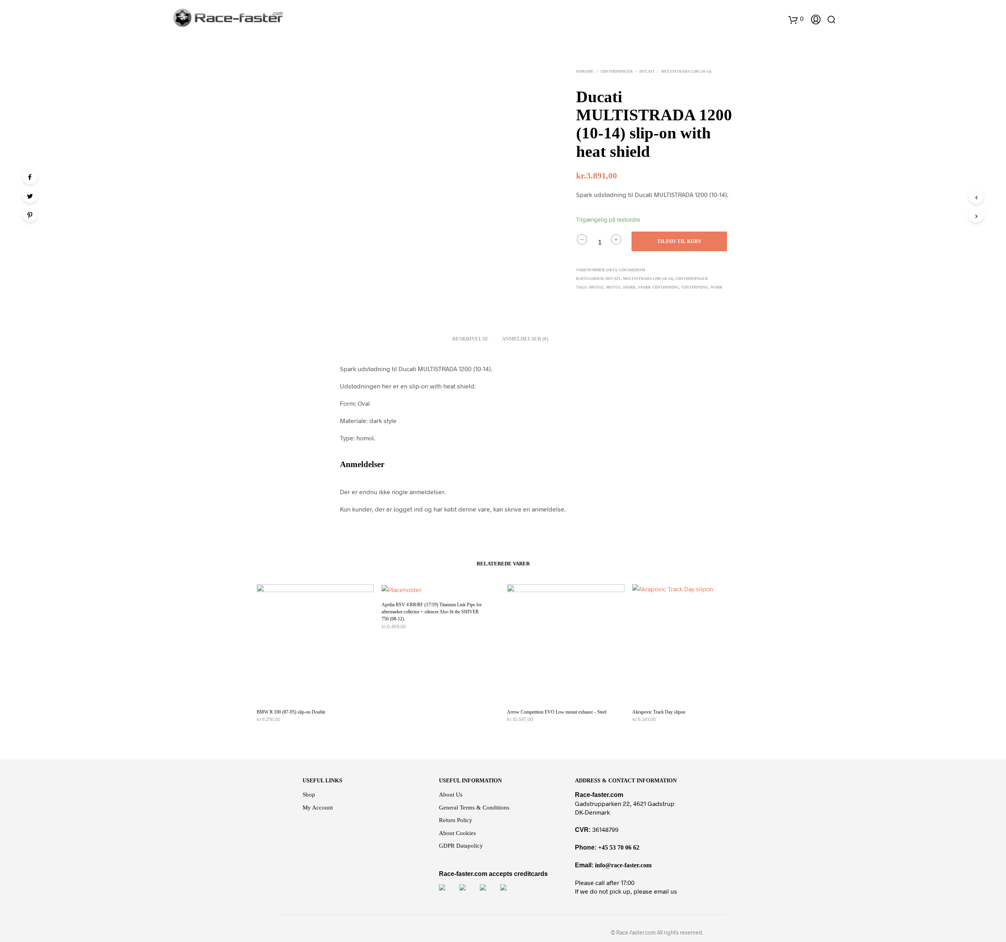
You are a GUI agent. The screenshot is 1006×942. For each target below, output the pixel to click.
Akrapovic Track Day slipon (658, 712)
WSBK (716, 287)
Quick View (320, 694)
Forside (585, 71)
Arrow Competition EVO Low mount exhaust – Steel (556, 712)
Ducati (646, 71)
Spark (629, 287)
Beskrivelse (470, 339)
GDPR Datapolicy (461, 846)
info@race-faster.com (623, 865)
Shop (309, 794)
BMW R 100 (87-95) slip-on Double (291, 712)
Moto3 (613, 287)
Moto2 (596, 287)
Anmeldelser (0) (525, 339)
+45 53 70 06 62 (618, 847)
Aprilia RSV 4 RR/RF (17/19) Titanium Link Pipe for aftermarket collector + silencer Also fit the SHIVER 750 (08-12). (432, 612)
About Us (451, 794)
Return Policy (455, 820)
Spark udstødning (658, 287)
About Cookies (457, 833)
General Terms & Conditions (474, 807)
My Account (318, 807)
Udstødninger (616, 71)
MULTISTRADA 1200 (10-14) (686, 71)
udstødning (694, 287)
